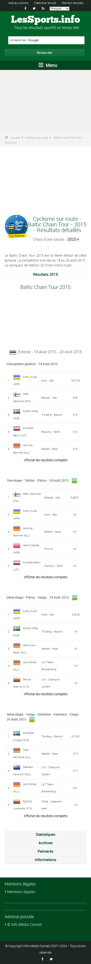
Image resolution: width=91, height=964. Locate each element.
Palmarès (45, 851)
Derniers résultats (73, 3)
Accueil (15, 137)
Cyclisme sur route (36, 137)
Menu (51, 65)
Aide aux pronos (18, 3)
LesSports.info (45, 20)
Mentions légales (21, 891)
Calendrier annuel (45, 3)
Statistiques (45, 834)
